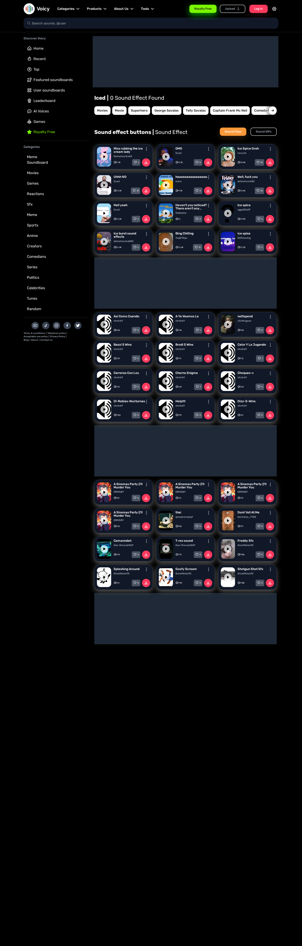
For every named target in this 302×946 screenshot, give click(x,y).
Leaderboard (44, 100)
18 (138, 191)
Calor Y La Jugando (251, 344)
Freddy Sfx (245, 540)
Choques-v (245, 373)
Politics (33, 277)
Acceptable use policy (36, 336)
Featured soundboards (53, 80)
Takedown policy (56, 333)
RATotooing (244, 237)
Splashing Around (126, 569)
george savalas (166, 110)
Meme (32, 215)
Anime (32, 235)
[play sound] (104, 156)
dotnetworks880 (124, 241)
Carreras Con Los (126, 373)
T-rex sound (184, 540)
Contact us (46, 340)
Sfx (30, 204)
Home (38, 48)
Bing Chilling (184, 233)
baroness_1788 (246, 516)
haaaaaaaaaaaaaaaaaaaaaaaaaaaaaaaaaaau (191, 176)
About (34, 340)
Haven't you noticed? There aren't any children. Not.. (191, 206)
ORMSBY (119, 491)
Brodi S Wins (184, 344)
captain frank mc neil (230, 110)
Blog (26, 340)
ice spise (243, 233)
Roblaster (181, 212)
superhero (139, 110)
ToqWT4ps (181, 237)
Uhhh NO (120, 176)
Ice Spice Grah (248, 148)
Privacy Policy (57, 336)
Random (34, 309)
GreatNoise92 (245, 545)
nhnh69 (118, 320)
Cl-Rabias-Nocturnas (129, 401)
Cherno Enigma (186, 373)
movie (119, 110)
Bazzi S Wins (123, 344)
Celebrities (36, 288)
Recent (39, 59)
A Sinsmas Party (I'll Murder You (128, 485)
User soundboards (49, 90)
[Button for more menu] (146, 149)
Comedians (36, 256)
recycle (241, 153)
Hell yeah (120, 205)
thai (178, 512)
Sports (32, 225)
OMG (178, 148)
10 (262, 191)
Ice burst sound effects (125, 235)
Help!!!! (180, 401)
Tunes (32, 298)
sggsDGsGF (243, 209)
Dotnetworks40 (123, 156)
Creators (34, 246)
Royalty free (44, 132)
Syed (178, 153)
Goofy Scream (186, 569)
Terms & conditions (34, 333)
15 (262, 162)
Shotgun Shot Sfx (250, 569)
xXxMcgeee (244, 320)
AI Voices (41, 111)
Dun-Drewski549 (123, 545)
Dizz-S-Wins (246, 401)
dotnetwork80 (246, 181)
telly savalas (196, 110)
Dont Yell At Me (248, 512)
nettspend (245, 316)
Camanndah (122, 540)
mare (178, 181)
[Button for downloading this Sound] (146, 162)
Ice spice (244, 205)
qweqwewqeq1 (184, 516)
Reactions (35, 194)
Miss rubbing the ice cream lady (128, 150)
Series (32, 267)
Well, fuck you (247, 176)
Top (36, 69)
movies (102, 110)
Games (39, 121)
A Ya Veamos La (187, 316)
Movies (33, 173)
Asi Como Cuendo (126, 316)
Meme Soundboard (37, 160)
